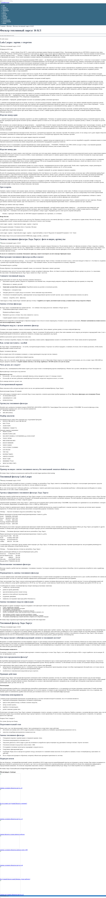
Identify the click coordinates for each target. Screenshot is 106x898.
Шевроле (5, 8)
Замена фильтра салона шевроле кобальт (12, 834)
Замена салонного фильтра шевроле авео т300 (14, 850)
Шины (4, 23)
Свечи (4, 15)
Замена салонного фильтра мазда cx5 (11, 788)
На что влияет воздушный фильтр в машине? (13, 803)
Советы (4, 18)
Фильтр (9, 26)
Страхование (6, 20)
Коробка (4, 16)
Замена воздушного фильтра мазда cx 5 (12, 894)
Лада (4, 12)
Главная (2, 26)
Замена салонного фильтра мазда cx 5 (11, 819)
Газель (4, 7)
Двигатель (5, 10)
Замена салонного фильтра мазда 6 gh (11, 865)
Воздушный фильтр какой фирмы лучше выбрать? (15, 879)
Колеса (4, 13)
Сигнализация (6, 21)
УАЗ (3, 5)
